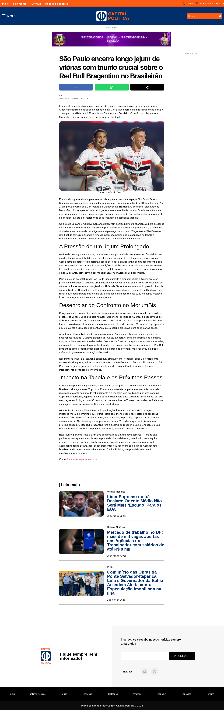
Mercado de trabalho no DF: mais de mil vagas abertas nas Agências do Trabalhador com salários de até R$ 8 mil (135, 540)
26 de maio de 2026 (116, 516)
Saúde (64, 694)
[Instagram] (154, 671)
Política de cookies (56, 3)
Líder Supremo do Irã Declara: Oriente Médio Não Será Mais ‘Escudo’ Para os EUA (134, 503)
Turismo (210, 694)
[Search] (220, 16)
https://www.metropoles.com (82, 459)
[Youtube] (144, 671)
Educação (186, 694)
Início (5, 3)
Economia (87, 694)
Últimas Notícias (38, 694)
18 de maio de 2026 (116, 556)
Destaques (112, 694)
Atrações (137, 694)
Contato (36, 3)
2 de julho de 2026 (116, 600)
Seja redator (20, 3)
